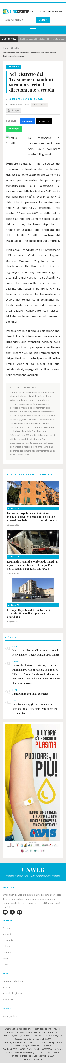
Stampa (15, 110)
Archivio (7, 987)
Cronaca (7, 952)
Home (5, 48)
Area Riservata (10, 999)
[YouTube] (5, 912)
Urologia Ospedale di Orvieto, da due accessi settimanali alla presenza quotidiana (29, 613)
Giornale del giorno (12, 993)
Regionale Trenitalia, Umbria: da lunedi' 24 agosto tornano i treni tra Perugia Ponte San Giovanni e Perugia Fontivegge (33, 565)
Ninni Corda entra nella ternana (30, 693)
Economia (8, 940)
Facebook (27, 121)
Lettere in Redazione (13, 981)
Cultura (6, 946)
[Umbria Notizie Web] (33, 9)
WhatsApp (13, 128)
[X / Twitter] (12, 912)
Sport (5, 958)
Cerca (43, 20)
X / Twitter (44, 121)
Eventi (6, 964)
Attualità (15, 48)
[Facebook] (19, 912)
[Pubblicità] (33, 789)
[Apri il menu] (33, 30)
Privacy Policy (10, 1016)
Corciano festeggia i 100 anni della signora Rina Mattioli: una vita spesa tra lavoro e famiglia (34, 709)
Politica (6, 928)
